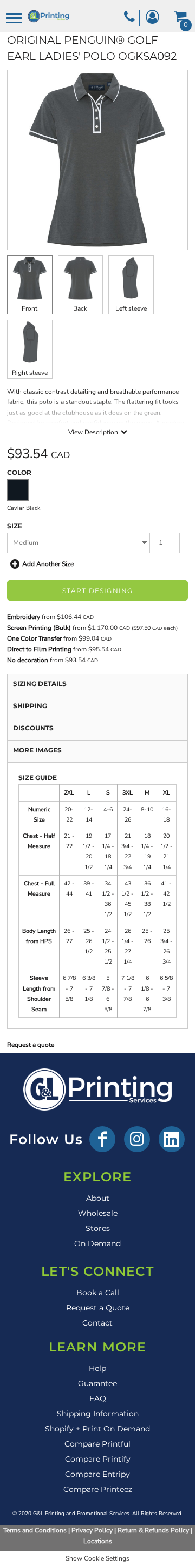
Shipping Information (98, 1413)
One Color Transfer (34, 638)
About (97, 1198)
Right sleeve (30, 372)
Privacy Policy (92, 1530)
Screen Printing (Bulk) (39, 627)
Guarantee (97, 1383)
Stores (98, 1228)
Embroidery (23, 617)
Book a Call (97, 1292)
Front (29, 308)
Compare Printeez (97, 1489)
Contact (97, 1323)
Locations (97, 1541)
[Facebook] (102, 1139)
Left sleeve (131, 308)
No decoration (27, 660)
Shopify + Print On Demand (97, 1429)
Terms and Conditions (35, 1530)
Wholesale (98, 1213)
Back (80, 308)
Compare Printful (97, 1444)
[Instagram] (137, 1139)
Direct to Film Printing (39, 649)
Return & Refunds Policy (153, 1530)
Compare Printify (98, 1459)
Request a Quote (97, 1308)
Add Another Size (48, 564)
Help (97, 1368)
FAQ (97, 1398)
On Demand (97, 1243)
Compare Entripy (97, 1474)
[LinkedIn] (172, 1139)
